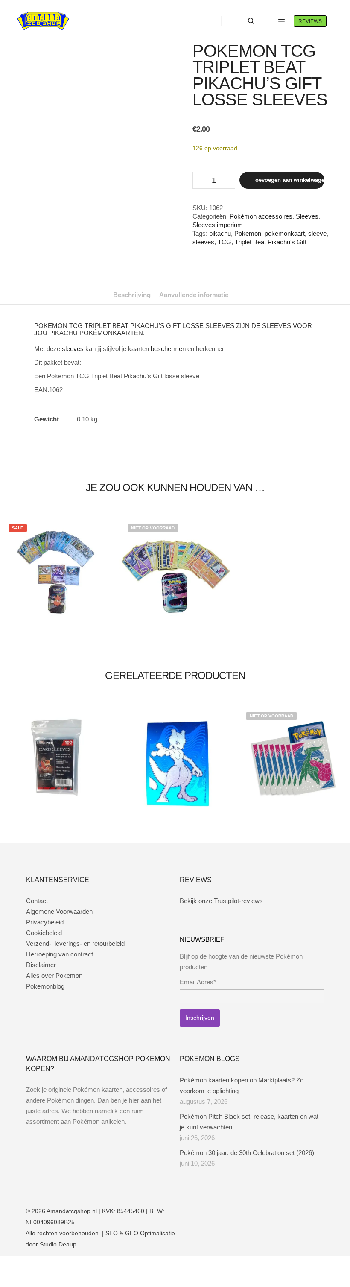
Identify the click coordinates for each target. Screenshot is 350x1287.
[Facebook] (280, 1211)
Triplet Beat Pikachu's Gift (270, 242)
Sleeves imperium (217, 224)
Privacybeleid (45, 922)
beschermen (168, 348)
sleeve (317, 233)
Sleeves (307, 216)
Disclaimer (41, 964)
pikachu (220, 233)
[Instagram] (293, 1211)
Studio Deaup (58, 1244)
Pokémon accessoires (261, 216)
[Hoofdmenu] (281, 21)
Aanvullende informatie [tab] (193, 294)
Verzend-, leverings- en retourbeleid (75, 943)
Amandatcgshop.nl (72, 1211)
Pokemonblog (45, 986)
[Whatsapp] (306, 1211)
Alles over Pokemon (54, 975)
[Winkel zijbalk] (235, 21)
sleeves (203, 242)
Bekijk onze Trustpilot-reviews (221, 900)
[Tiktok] (318, 1211)
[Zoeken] (251, 21)
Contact (37, 900)
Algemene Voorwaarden (59, 911)
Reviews (310, 21)
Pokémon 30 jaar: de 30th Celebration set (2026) (247, 1152)
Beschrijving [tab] (132, 294)
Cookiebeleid (44, 932)
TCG (224, 242)
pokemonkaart (285, 233)
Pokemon (247, 233)
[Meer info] (266, 21)
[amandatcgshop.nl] (43, 21)
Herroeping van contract (59, 954)
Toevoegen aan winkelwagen (288, 180)
